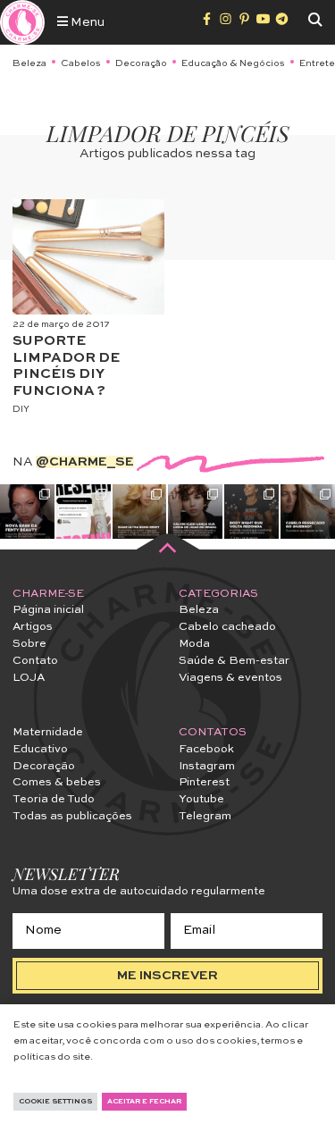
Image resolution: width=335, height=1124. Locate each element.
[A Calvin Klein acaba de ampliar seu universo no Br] (195, 511)
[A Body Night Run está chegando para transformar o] (251, 511)
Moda (194, 644)
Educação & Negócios (233, 63)
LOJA (29, 678)
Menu (86, 22)
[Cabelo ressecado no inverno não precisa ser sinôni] (308, 511)
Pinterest (204, 782)
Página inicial (48, 610)
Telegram (205, 816)
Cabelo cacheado (227, 627)
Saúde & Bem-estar (234, 661)
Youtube (201, 799)
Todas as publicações (72, 816)
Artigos (33, 627)
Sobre (29, 644)
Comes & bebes (57, 782)
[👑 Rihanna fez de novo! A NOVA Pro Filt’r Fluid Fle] (27, 511)
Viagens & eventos (230, 678)
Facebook (206, 749)
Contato (35, 661)
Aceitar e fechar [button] (144, 1101)
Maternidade (48, 732)
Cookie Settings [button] (55, 1101)
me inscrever (167, 975)
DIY (21, 409)
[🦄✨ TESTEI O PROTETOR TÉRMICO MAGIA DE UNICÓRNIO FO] (83, 511)
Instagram (207, 766)
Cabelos (81, 63)
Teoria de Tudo (54, 799)
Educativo (40, 749)
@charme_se (85, 462)
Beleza (29, 63)
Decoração (141, 63)
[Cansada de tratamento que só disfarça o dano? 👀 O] (140, 511)
